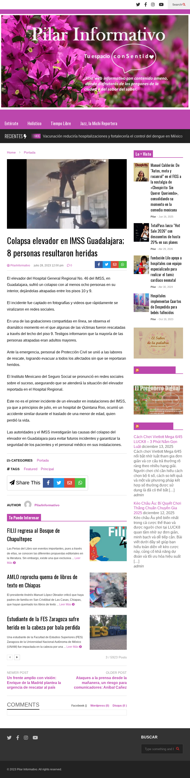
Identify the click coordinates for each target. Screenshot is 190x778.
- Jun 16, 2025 (165, 216)
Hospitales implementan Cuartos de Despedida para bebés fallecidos (166, 304)
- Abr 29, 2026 (165, 249)
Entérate (11, 123)
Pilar (153, 216)
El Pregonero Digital (155, 426)
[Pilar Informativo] (95, 63)
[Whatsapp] (123, 264)
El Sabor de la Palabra (157, 370)
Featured (30, 469)
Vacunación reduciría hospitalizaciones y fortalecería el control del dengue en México (94, 136)
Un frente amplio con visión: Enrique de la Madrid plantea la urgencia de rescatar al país (34, 683)
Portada (43, 460)
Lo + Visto (143, 154)
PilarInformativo (20, 265)
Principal (47, 469)
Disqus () (120, 705)
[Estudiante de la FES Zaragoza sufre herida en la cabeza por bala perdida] (108, 632)
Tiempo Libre (61, 123)
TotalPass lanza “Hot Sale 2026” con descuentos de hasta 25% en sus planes (165, 234)
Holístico (34, 123)
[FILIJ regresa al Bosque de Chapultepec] (108, 543)
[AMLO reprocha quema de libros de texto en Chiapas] (108, 590)
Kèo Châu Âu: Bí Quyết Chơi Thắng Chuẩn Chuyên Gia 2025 (157, 508)
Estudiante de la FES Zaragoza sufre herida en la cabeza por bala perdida (43, 622)
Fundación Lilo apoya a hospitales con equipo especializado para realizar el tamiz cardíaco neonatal (166, 269)
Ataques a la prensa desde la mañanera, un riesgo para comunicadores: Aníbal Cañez (100, 683)
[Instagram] (153, 4)
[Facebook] (145, 4)
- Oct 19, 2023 (165, 319)
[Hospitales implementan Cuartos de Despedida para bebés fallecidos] (141, 302)
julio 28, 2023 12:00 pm (48, 265)
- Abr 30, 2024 (165, 286)
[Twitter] (138, 4)
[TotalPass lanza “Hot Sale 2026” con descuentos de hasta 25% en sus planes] (141, 232)
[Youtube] (161, 4)
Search (177, 4)
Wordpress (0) (100, 705)
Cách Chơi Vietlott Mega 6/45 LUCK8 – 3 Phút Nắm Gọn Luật (158, 442)
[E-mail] (115, 264)
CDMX (177, 136)
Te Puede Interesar (24, 517)
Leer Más (65, 604)
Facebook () (79, 705)
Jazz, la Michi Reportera (98, 123)
